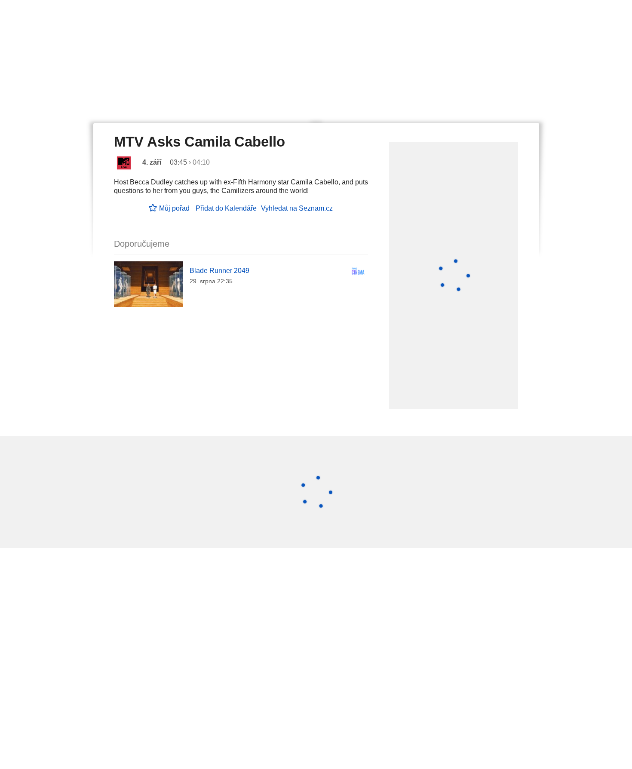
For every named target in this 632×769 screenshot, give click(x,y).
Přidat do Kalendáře (226, 208)
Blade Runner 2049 (219, 270)
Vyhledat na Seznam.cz (297, 208)
